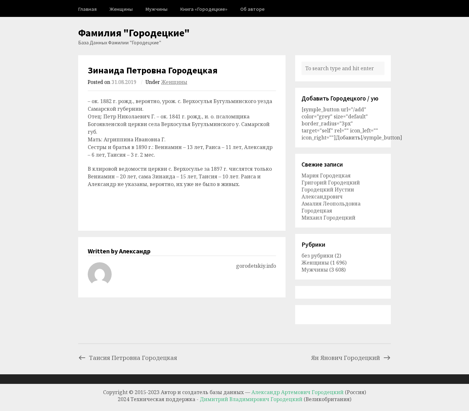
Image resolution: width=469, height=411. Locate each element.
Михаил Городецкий (328, 217)
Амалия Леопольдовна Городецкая (331, 207)
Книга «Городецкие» (203, 9)
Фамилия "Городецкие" (134, 32)
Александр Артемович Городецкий (297, 392)
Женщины (121, 9)
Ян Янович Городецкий (345, 358)
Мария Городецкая (326, 175)
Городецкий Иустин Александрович (328, 193)
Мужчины (156, 9)
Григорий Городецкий (331, 182)
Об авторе (252, 9)
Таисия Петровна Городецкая (133, 358)
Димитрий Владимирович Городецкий (252, 399)
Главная (87, 9)
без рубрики (317, 255)
